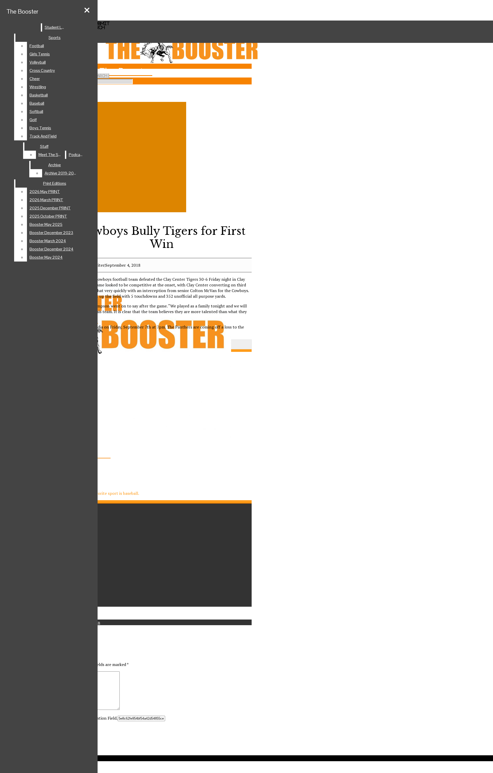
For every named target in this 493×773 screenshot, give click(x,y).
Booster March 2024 (48, 241)
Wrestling (38, 87)
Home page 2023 (26, 13)
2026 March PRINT (46, 199)
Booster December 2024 (51, 249)
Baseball (37, 103)
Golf (33, 119)
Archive (54, 165)
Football (37, 46)
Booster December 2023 (51, 232)
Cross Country (42, 70)
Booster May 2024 (46, 257)
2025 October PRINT (48, 216)
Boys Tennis (40, 128)
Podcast (76, 154)
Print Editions (54, 183)
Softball (36, 111)
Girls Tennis (40, 54)
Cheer (35, 78)
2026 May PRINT (45, 191)
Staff (44, 146)
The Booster (22, 11)
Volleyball (38, 62)
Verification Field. (101, 718)
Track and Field (43, 136)
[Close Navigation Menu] (87, 10)
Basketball (39, 95)
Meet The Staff (51, 154)
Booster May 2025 (46, 224)
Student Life (55, 27)
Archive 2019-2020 (62, 173)
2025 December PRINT (50, 208)
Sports (55, 37)
